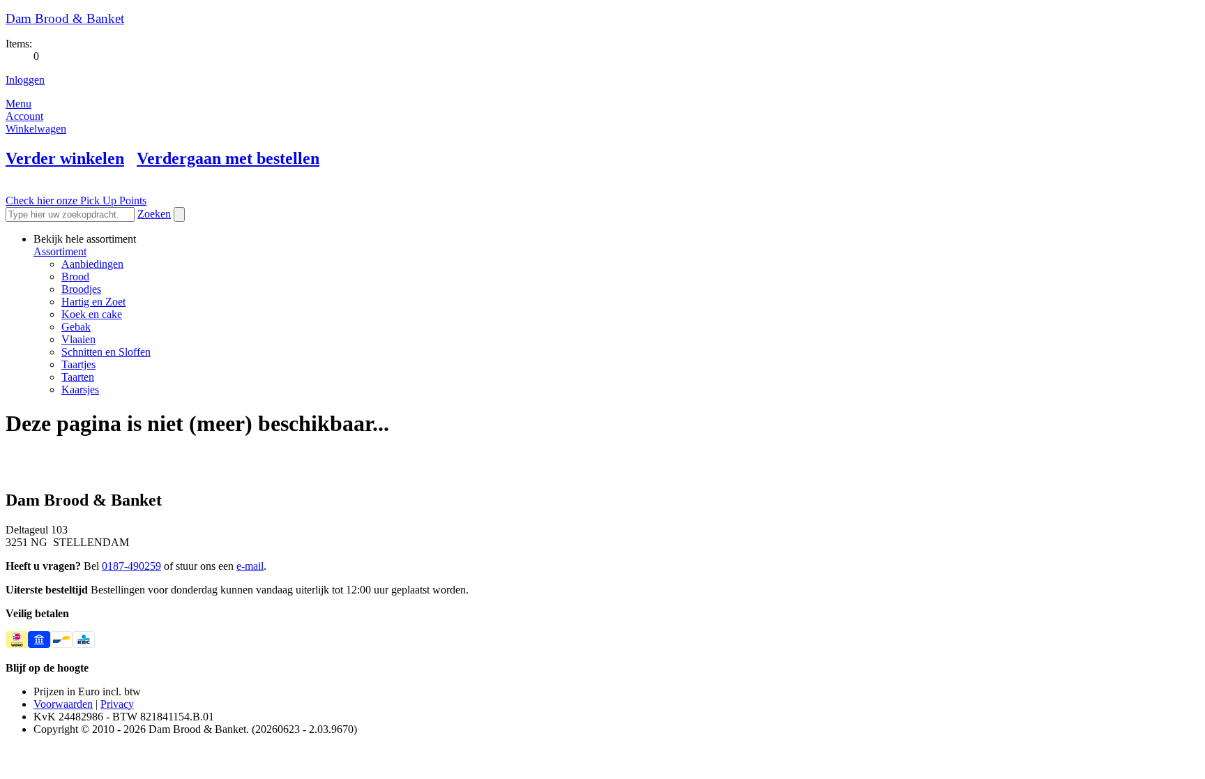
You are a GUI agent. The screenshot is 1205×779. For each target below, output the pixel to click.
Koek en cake (91, 314)
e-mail (250, 566)
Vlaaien (78, 339)
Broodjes (81, 289)
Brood (75, 276)
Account (24, 116)
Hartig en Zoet (93, 302)
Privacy (117, 704)
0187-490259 (131, 566)
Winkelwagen (36, 129)
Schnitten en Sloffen (106, 352)
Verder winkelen (65, 158)
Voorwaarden (63, 704)
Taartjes (78, 364)
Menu (18, 103)
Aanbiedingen (92, 264)
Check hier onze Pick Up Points (76, 200)
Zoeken (154, 214)
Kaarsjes (80, 389)
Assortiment (59, 251)
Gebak (76, 327)
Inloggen (25, 80)
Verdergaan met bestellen (228, 158)
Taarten (77, 377)
